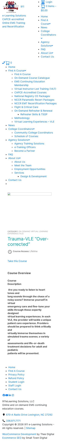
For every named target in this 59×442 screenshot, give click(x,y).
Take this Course (17, 260)
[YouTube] (6, 395)
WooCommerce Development (19, 434)
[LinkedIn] (9, 395)
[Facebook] (3, 395)
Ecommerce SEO (11, 437)
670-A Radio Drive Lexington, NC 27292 (29, 414)
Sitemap (30, 428)
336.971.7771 (13, 420)
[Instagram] (12, 395)
